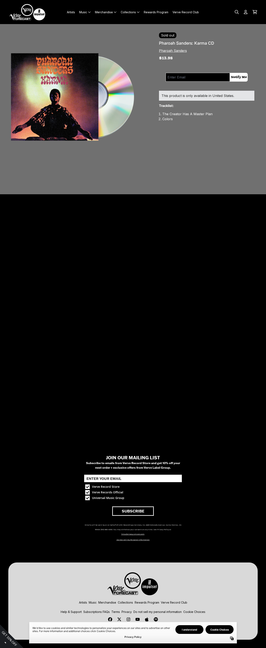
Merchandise (107, 602)
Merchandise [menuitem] (104, 12)
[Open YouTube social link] (137, 619)
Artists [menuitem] (71, 12)
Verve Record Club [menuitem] (185, 12)
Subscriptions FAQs (96, 612)
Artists (83, 602)
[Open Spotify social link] (155, 619)
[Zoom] (76, 100)
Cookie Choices (194, 612)
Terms (115, 612)
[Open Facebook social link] (110, 619)
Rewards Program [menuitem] (156, 12)
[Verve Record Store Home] (27, 12)
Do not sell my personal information (157, 612)
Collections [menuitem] (128, 12)
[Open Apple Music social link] (146, 619)
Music (93, 602)
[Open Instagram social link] (128, 619)
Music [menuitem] (83, 12)
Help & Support (71, 612)
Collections (125, 602)
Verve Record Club (174, 602)
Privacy (127, 612)
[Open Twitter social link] (119, 619)
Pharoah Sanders (173, 51)
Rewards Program (147, 602)
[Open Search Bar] (236, 12)
